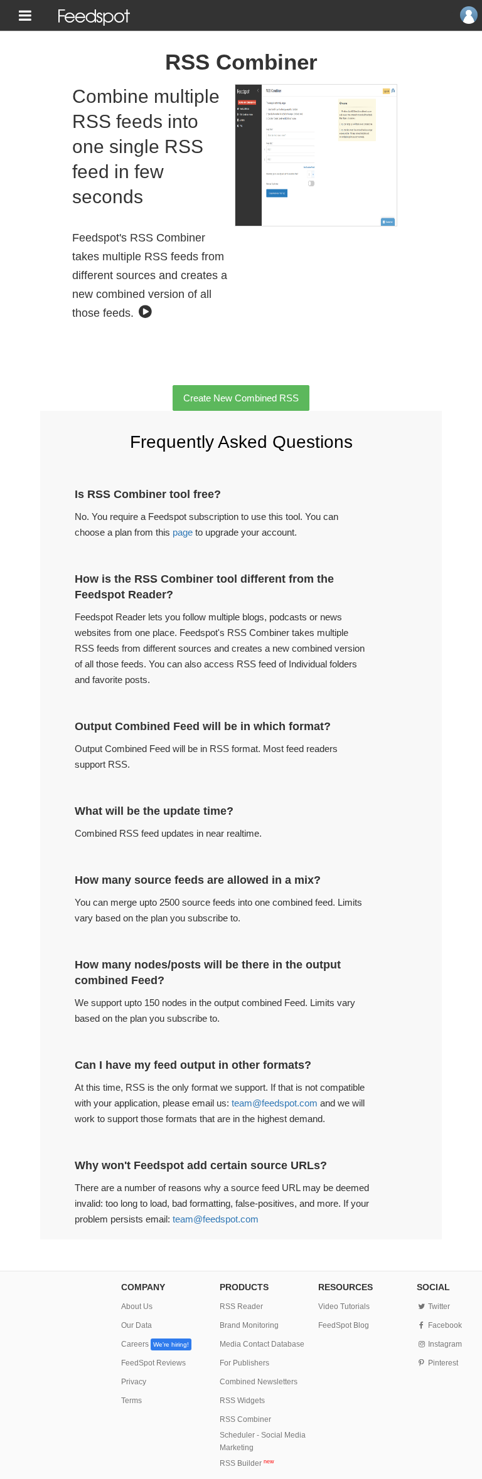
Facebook (444, 1325)
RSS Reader (241, 1306)
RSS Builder (247, 1463)
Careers (155, 1344)
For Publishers (244, 1363)
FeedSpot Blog (343, 1325)
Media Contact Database (262, 1344)
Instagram (444, 1344)
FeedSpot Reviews (153, 1363)
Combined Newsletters (258, 1381)
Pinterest (442, 1363)
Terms (131, 1400)
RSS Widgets (242, 1400)
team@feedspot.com (275, 1103)
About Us (137, 1306)
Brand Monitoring (249, 1325)
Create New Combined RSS (241, 398)
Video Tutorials (344, 1306)
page (183, 532)
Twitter (438, 1306)
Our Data (136, 1325)
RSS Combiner (245, 1419)
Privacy (133, 1381)
